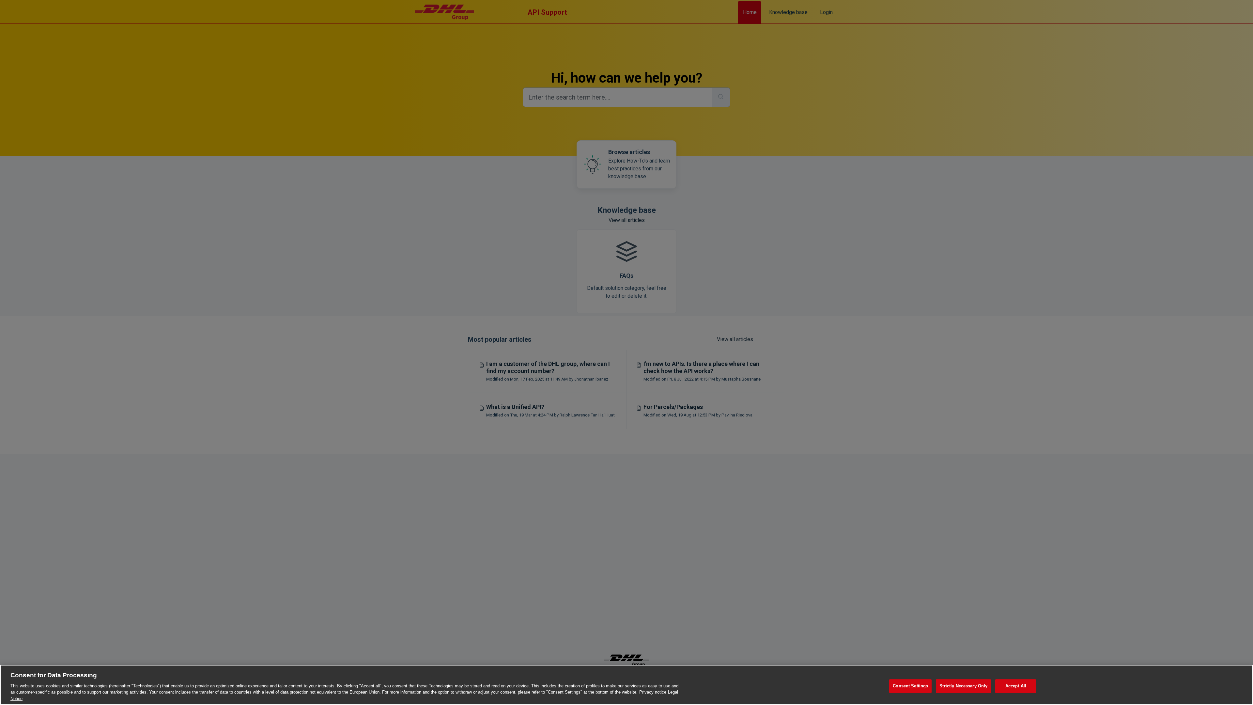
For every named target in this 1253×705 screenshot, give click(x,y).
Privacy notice (652, 692)
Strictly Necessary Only (963, 685)
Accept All (1015, 685)
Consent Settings (910, 685)
